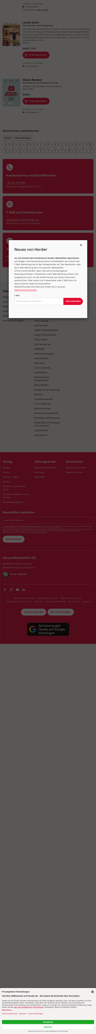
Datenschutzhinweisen (25, 290)
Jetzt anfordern (73, 301)
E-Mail (17, 296)
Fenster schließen (81, 245)
